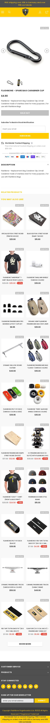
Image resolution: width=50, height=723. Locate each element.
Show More (25, 644)
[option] (25, 51)
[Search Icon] (11, 12)
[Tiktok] (36, 686)
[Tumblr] (20, 686)
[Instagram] (14, 686)
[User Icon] (40, 12)
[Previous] (3, 51)
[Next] (47, 51)
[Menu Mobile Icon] (2, 12)
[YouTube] (25, 686)
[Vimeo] (30, 686)
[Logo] (25, 12)
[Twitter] (9, 686)
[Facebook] (3, 686)
